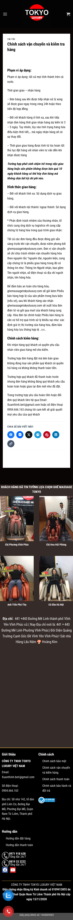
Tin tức (11, 39)
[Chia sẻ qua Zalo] (19, 434)
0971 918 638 (17, 853)
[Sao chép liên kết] (10, 443)
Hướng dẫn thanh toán (19, 845)
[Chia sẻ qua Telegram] (37, 434)
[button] (5, 14)
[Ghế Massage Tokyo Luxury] (36, 14)
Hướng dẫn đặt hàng (18, 838)
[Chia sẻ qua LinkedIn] (55, 434)
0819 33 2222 (17, 861)
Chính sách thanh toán (55, 779)
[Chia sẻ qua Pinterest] (46, 434)
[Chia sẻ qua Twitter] (28, 434)
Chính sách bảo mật (54, 761)
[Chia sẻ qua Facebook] (10, 434)
